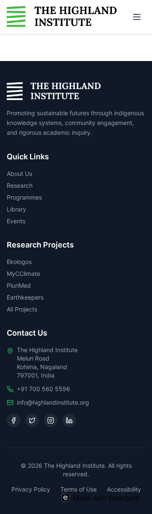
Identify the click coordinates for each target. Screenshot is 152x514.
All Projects (22, 309)
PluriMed (19, 285)
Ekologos (19, 261)
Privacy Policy (30, 489)
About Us (19, 173)
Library (16, 209)
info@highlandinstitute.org (53, 402)
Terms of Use (78, 489)
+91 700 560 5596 (43, 388)
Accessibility (124, 489)
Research (20, 185)
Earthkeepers (25, 297)
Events (16, 221)
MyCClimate (23, 273)
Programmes (24, 197)
